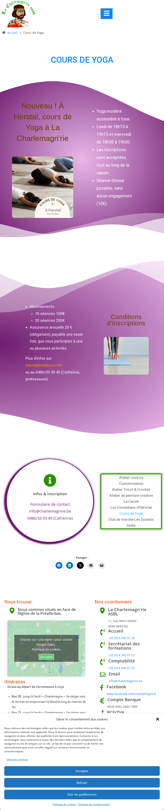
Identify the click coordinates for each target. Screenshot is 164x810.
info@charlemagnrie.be (50, 511)
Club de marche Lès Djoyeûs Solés (131, 522)
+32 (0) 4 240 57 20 (121, 638)
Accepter (82, 771)
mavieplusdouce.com (43, 365)
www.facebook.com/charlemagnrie (131, 694)
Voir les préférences (82, 794)
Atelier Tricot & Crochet (131, 489)
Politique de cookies (64, 804)
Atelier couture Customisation (131, 480)
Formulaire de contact (50, 504)
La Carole (131, 501)
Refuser (82, 782)
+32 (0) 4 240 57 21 (121, 655)
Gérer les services (17, 759)
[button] (157, 719)
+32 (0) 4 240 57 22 (121, 668)
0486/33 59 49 (39, 518)
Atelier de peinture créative (131, 495)
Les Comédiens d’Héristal (131, 507)
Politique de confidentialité (94, 804)
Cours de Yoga (131, 513)
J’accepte (46, 657)
